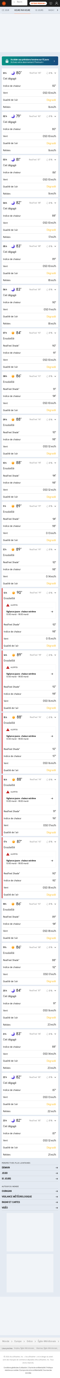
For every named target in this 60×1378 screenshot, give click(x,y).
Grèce (30, 1341)
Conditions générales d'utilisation (16, 1368)
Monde (5, 1341)
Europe (18, 1341)
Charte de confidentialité (37, 1368)
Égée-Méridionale (47, 1341)
